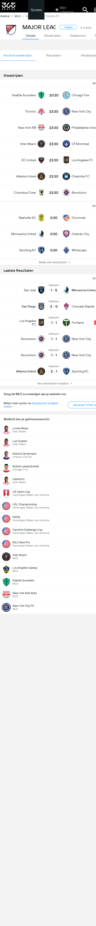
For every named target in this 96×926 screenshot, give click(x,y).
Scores (36, 10)
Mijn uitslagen (67, 10)
